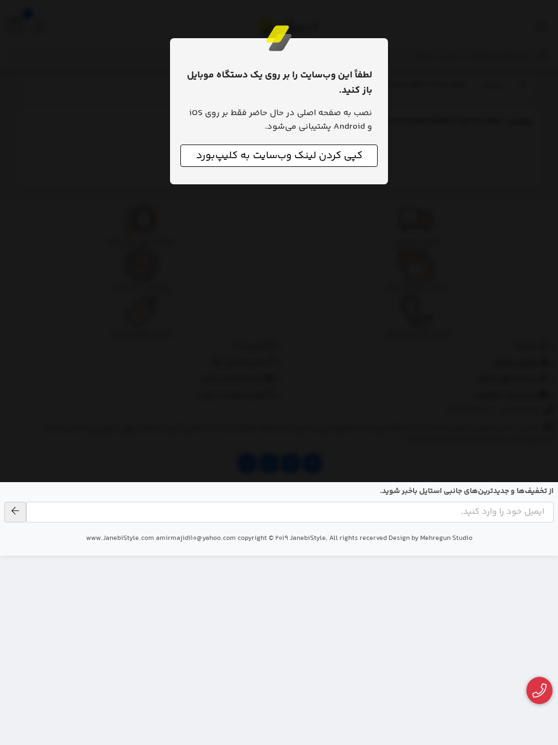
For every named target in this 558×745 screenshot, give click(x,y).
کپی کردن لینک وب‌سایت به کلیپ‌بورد (279, 156)
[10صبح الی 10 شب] (539, 691)
